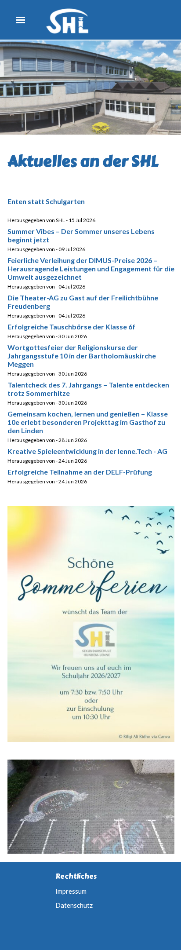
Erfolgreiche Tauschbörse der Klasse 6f (71, 326)
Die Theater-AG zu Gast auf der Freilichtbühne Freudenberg (82, 301)
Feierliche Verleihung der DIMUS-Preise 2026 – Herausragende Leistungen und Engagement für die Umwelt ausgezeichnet (90, 268)
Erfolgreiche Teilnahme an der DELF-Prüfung (79, 472)
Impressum (71, 891)
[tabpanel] (90, 161)
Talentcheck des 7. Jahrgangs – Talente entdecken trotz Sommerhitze (88, 388)
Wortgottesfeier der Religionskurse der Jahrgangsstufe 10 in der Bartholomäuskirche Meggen (81, 355)
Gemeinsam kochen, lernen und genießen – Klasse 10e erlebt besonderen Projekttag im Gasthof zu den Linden (87, 422)
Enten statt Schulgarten (46, 201)
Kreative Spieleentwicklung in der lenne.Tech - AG (87, 451)
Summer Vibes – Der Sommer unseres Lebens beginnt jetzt (81, 235)
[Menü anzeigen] (20, 20)
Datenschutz (74, 905)
